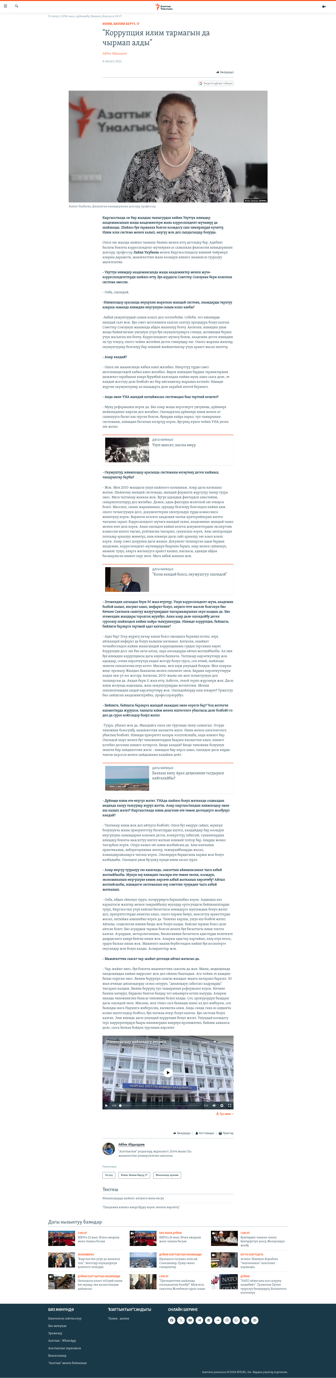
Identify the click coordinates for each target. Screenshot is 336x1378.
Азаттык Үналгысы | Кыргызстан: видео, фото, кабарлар (153, 1047)
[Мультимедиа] (324, 6)
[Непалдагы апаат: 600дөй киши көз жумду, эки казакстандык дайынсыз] (61, 1281)
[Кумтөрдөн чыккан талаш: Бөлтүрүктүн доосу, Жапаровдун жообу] (224, 1238)
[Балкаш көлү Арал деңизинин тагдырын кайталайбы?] (127, 778)
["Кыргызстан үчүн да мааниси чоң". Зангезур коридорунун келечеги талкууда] (61, 1260)
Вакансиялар (57, 1355)
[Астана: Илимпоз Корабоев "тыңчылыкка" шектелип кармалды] (224, 1260)
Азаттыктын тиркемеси (64, 1348)
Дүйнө (245, 1276)
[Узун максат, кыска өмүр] (127, 450)
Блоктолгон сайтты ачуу (64, 1318)
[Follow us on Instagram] (227, 1320)
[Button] (225, 72)
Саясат (82, 1233)
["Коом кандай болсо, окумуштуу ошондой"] (127, 579)
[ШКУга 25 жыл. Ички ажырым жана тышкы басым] (61, 1238)
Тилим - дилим (118, 1318)
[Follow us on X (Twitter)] (181, 1320)
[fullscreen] (230, 1105)
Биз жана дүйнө (170, 1233)
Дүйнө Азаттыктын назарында (180, 1254)
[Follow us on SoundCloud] (217, 1320)
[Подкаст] (254, 1320)
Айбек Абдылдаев (114, 53)
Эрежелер (55, 1333)
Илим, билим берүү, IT (121, 24)
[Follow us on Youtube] (190, 1320)
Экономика (86, 1254)
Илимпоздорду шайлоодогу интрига (136, 1042)
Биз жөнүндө (57, 1326)
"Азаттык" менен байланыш (67, 1363)
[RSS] (245, 1320)
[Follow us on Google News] (208, 1320)
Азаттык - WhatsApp (62, 1341)
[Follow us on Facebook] (171, 1320)
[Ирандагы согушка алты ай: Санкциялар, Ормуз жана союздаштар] (143, 1260)
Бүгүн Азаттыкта (252, 1254)
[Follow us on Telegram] (199, 1320)
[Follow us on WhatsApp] (236, 1320)
